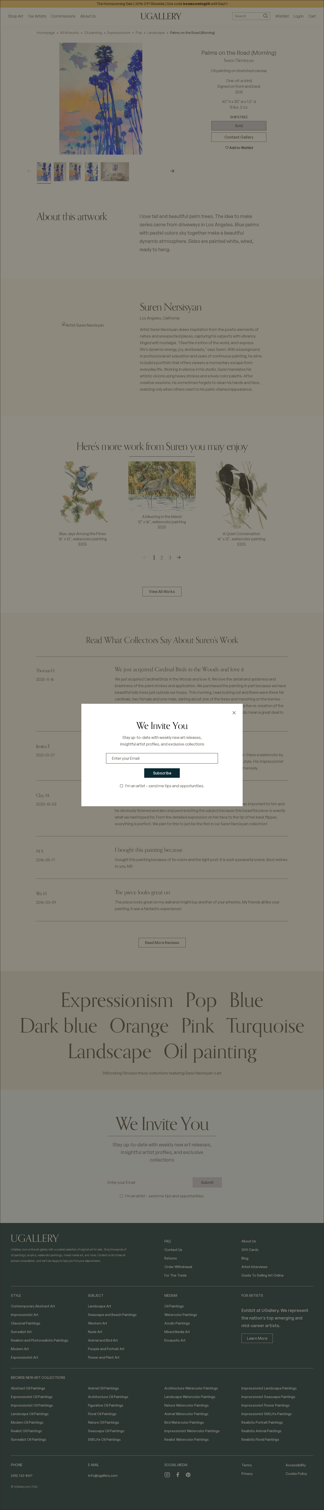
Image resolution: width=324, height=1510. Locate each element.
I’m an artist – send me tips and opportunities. (164, 785)
